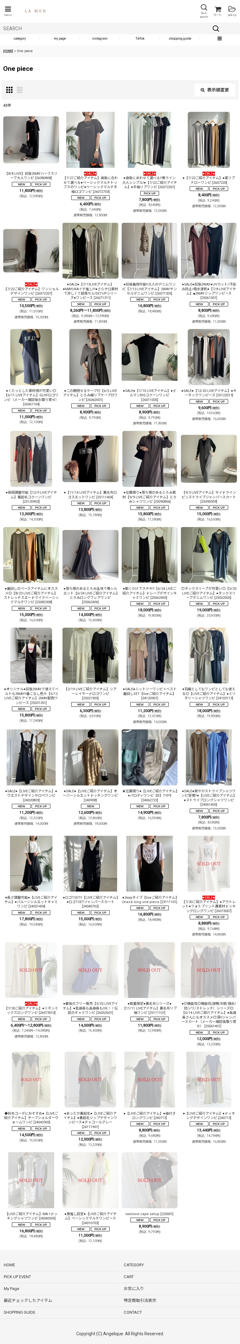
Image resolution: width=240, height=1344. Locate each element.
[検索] (215, 28)
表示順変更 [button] (218, 89)
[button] (8, 11)
